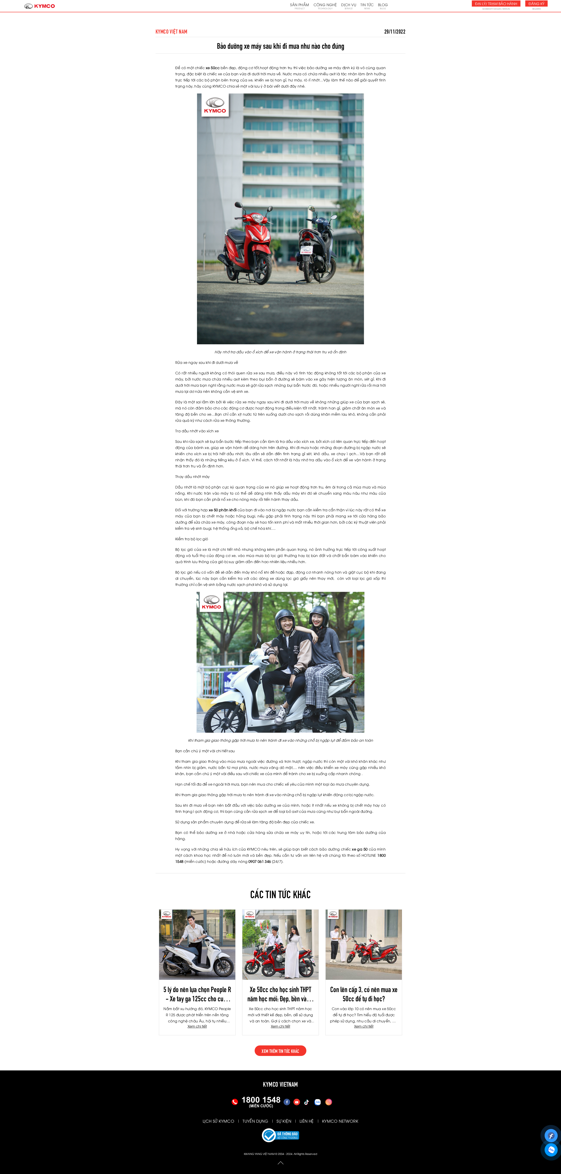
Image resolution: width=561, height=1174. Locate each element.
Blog (383, 6)
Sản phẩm (299, 6)
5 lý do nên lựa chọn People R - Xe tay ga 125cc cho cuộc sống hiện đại (197, 993)
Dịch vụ (348, 6)
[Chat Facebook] (551, 1133)
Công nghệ (325, 6)
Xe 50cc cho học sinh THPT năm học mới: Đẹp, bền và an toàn (280, 993)
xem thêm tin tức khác (280, 1050)
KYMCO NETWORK (340, 1121)
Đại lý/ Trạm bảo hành (496, 3)
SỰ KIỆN (284, 1121)
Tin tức (367, 6)
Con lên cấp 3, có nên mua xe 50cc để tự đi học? (364, 993)
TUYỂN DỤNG (255, 1121)
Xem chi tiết (197, 1026)
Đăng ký (536, 3)
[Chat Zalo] (551, 1148)
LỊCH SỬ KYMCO (218, 1121)
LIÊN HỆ (307, 1121)
